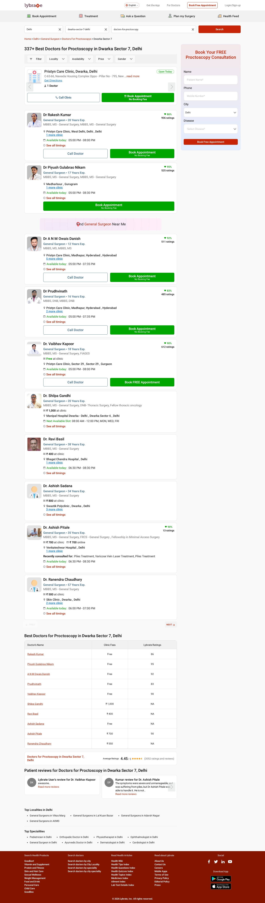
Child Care (29, 888)
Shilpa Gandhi (35, 703)
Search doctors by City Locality (83, 864)
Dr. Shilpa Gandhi (57, 395)
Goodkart (29, 861)
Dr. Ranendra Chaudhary (62, 579)
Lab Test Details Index (122, 885)
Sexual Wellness (32, 874)
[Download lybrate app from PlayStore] (220, 881)
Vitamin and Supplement (36, 864)
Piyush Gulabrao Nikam (40, 664)
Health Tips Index (120, 864)
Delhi (36, 38)
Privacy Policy (161, 878)
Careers (158, 867)
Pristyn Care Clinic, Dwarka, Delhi (70, 71)
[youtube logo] (230, 863)
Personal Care (31, 885)
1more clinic (54, 135)
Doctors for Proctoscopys (76, 38)
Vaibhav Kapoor (36, 693)
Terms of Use (161, 874)
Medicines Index (119, 878)
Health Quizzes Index (122, 871)
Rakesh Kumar (35, 654)
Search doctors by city (79, 861)
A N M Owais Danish (38, 674)
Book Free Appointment (202, 5)
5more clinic (54, 258)
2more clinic (54, 311)
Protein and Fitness (34, 867)
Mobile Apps (160, 871)
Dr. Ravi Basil (53, 439)
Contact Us (160, 864)
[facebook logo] (209, 863)
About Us (159, 861)
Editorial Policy (161, 881)
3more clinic (54, 509)
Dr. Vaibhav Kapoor (58, 344)
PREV (32, 624)
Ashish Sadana (35, 723)
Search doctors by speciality (82, 867)
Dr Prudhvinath (55, 291)
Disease (189, 120)
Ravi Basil (32, 713)
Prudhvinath (34, 683)
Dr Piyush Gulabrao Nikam (64, 167)
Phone (188, 88)
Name (187, 71)
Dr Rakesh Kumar (57, 115)
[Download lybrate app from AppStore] (220, 888)
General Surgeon (50, 38)
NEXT (169, 624)
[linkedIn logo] (223, 863)
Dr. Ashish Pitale (56, 527)
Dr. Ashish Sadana (57, 486)
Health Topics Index (121, 874)
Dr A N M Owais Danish (61, 238)
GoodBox (29, 892)
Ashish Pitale (34, 733)
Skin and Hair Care (33, 871)
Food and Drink (32, 881)
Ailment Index (118, 881)
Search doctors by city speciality (84, 871)
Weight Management (34, 878)
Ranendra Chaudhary (39, 743)
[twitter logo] (216, 863)
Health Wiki (117, 861)
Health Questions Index (123, 867)
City (186, 104)
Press (157, 885)
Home (27, 38)
